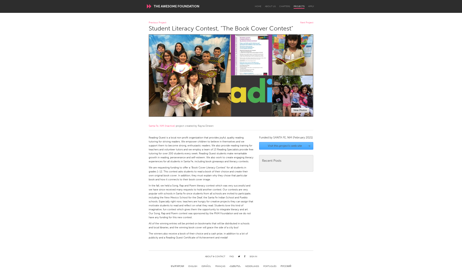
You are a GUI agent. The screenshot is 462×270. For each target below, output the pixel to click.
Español (206, 266)
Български (177, 266)
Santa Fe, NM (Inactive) (162, 125)
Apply (311, 6)
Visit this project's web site (289, 145)
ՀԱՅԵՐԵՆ (235, 266)
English (192, 266)
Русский (286, 266)
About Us (270, 6)
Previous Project (157, 22)
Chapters (284, 6)
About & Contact (215, 256)
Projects (299, 6)
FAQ (232, 256)
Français (220, 266)
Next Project (306, 22)
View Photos (300, 110)
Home (258, 6)
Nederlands (252, 266)
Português (269, 266)
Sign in (253, 256)
